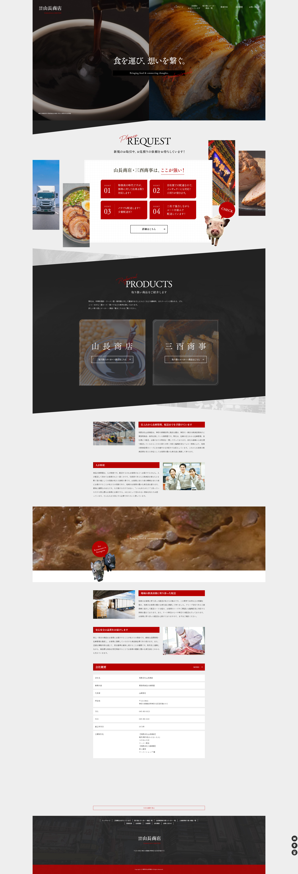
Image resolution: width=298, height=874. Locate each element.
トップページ (178, 6)
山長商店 (138, 823)
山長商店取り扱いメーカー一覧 (166, 820)
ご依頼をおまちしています (193, 6)
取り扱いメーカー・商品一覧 (209, 6)
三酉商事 (147, 823)
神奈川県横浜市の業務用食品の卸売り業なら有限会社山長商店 (54, 113)
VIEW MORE (112, 352)
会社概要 (239, 6)
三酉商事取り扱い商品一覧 (187, 820)
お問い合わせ (254, 6)
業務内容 (224, 6)
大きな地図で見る (149, 808)
